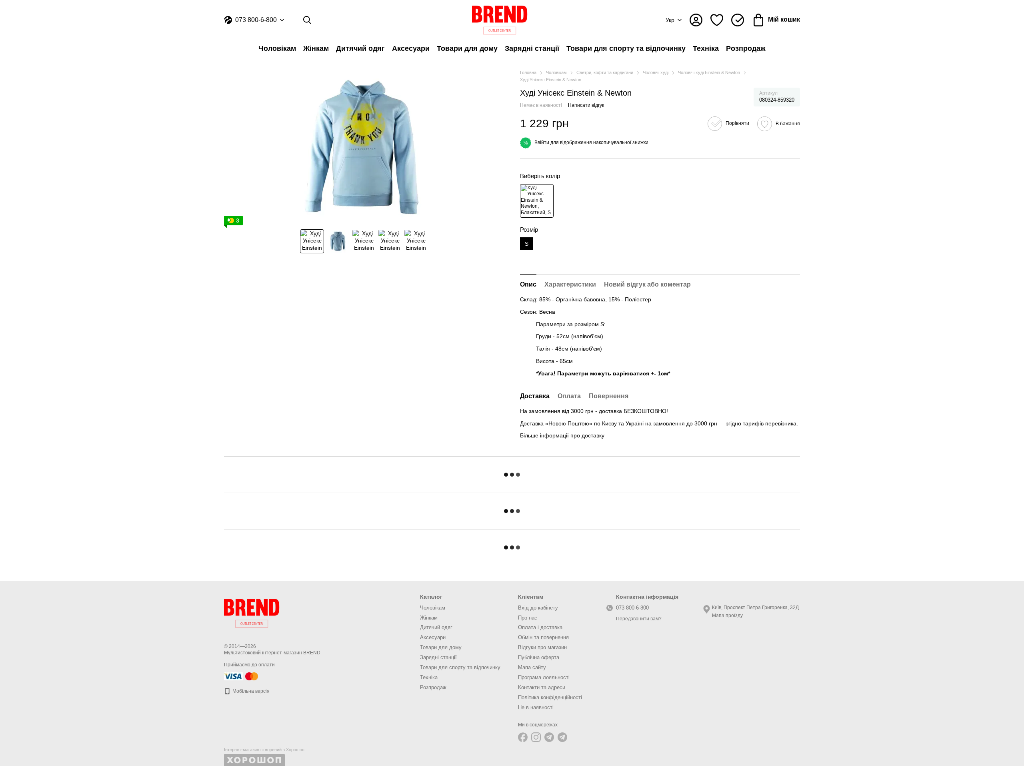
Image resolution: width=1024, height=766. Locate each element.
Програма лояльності (544, 677)
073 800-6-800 (256, 20)
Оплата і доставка (540, 627)
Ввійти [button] (541, 142)
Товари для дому (467, 48)
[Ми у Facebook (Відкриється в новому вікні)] (523, 737)
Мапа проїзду (727, 615)
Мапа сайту (532, 667)
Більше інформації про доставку (562, 435)
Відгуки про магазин (542, 647)
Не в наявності (536, 707)
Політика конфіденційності (550, 697)
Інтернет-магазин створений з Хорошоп (264, 749)
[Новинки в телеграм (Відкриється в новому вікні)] (562, 737)
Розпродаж (746, 48)
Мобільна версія (250, 691)
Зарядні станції (532, 48)
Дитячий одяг (360, 48)
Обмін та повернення (543, 637)
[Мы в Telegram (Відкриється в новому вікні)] (549, 737)
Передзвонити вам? (639, 619)
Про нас (527, 618)
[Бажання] (716, 20)
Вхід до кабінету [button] (538, 608)
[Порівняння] (737, 20)
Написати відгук (586, 105)
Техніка (706, 48)
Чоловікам (277, 48)
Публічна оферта (538, 657)
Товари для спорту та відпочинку (626, 48)
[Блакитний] (537, 201)
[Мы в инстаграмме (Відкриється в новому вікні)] (536, 737)
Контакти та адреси (541, 687)
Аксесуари (411, 48)
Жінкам (316, 48)
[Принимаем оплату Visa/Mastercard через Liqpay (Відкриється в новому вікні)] (241, 676)
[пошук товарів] (307, 20)
